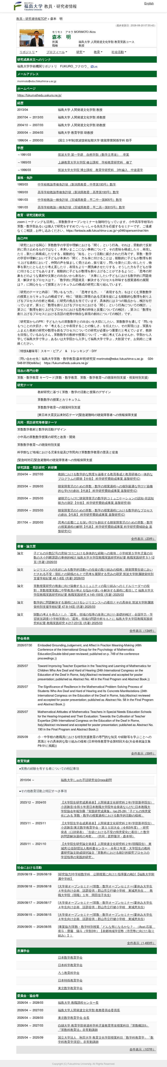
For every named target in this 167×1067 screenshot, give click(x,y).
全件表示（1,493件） (141, 943)
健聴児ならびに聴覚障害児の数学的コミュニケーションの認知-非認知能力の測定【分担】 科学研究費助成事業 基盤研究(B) (106, 500)
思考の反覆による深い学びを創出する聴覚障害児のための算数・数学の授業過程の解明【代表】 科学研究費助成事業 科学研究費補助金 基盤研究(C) (105, 526)
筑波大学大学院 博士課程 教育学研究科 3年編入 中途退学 (100, 170)
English (149, 3)
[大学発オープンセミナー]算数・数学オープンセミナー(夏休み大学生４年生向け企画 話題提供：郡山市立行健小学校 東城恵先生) (105, 904)
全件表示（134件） (143, 630)
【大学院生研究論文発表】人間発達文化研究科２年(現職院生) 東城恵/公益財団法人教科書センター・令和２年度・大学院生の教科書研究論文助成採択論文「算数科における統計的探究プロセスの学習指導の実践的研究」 (106, 850)
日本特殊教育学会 (70, 980)
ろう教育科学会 (68, 972)
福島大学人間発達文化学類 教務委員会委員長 (89, 1010)
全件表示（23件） (143, 538)
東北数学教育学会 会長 (73, 1017)
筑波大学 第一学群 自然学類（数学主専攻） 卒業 (93, 154)
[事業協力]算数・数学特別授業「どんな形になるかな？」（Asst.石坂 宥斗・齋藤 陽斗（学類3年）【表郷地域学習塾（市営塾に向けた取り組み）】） (106, 930)
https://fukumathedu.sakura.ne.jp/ (39, 95)
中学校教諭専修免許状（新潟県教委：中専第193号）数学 (77, 184)
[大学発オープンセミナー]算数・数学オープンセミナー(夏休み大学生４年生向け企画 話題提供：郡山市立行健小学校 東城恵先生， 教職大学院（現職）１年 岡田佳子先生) (105, 890)
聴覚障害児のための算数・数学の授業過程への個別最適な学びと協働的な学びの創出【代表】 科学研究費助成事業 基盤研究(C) (105, 488)
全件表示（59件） (143, 753)
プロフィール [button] (55, 52)
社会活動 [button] (118, 52)
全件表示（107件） (143, 1049)
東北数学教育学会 (70, 988)
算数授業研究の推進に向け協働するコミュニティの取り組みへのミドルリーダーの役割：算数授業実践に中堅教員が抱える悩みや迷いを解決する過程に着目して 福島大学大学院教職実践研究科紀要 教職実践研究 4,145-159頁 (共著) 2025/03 (94, 590)
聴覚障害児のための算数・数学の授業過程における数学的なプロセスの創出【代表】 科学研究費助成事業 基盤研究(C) (105, 512)
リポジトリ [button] (27, 52)
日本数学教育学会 (70, 957)
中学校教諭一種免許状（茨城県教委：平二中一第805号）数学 (80, 199)
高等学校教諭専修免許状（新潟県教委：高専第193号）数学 (78, 192)
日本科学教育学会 (70, 965)
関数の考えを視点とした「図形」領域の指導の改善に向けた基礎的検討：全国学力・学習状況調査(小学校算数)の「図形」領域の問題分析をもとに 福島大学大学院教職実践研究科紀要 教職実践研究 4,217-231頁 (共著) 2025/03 (93, 618)
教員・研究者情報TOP (31, 18)
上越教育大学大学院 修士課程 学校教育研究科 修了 (95, 162)
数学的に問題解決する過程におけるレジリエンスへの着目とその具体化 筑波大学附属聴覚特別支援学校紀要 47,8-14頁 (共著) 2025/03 (94, 604)
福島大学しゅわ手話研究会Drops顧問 (86, 780)
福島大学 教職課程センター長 (78, 1002)
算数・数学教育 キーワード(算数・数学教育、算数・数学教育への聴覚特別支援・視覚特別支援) (82, 377)
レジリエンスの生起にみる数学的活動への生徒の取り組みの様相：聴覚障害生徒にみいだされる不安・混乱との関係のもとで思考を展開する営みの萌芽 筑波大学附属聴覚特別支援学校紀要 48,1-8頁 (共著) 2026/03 (94, 573)
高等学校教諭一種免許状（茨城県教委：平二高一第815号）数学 (81, 207)
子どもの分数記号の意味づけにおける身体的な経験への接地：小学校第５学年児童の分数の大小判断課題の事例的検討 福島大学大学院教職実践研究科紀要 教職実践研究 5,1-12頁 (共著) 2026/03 (94, 557)
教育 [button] (97, 52)
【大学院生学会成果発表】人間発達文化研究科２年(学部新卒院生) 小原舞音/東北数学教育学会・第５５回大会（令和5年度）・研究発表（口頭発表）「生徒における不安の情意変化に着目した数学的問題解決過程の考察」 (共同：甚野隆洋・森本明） (108, 829)
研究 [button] (79, 52)
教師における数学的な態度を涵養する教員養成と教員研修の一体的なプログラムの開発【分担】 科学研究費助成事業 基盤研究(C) (105, 476)
